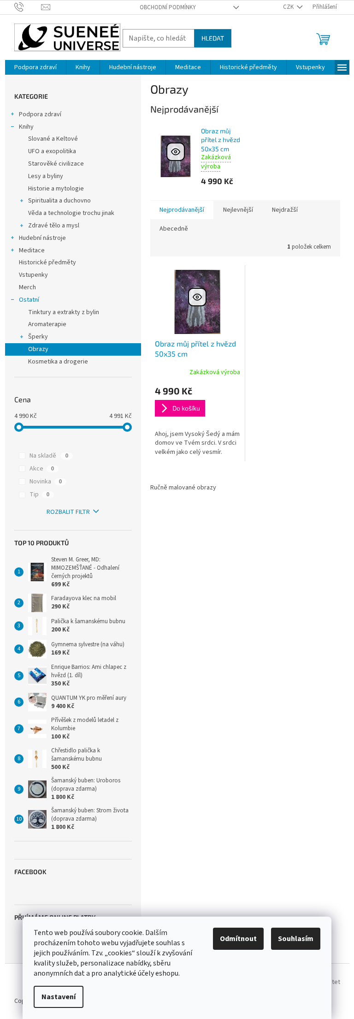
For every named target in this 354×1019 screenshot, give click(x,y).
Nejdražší (285, 210)
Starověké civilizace (56, 163)
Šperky (38, 336)
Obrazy (38, 349)
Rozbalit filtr (68, 512)
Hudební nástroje (42, 238)
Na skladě (49, 455)
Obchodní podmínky (168, 7)
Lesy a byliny (45, 176)
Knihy (26, 126)
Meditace (32, 250)
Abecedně (173, 228)
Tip (39, 494)
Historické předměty (47, 262)
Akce (42, 468)
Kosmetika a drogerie (58, 361)
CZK (289, 7)
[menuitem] (35, 67)
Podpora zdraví (40, 114)
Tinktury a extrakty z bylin (63, 312)
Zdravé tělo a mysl (53, 225)
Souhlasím (295, 939)
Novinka (46, 481)
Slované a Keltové (53, 138)
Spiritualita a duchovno (59, 200)
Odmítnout (238, 939)
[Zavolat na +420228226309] (27, 7)
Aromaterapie (47, 324)
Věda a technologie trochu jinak (71, 213)
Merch (27, 287)
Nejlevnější (238, 210)
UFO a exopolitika (52, 151)
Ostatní (29, 299)
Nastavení (58, 997)
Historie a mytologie (56, 188)
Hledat (212, 38)
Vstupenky (33, 275)
